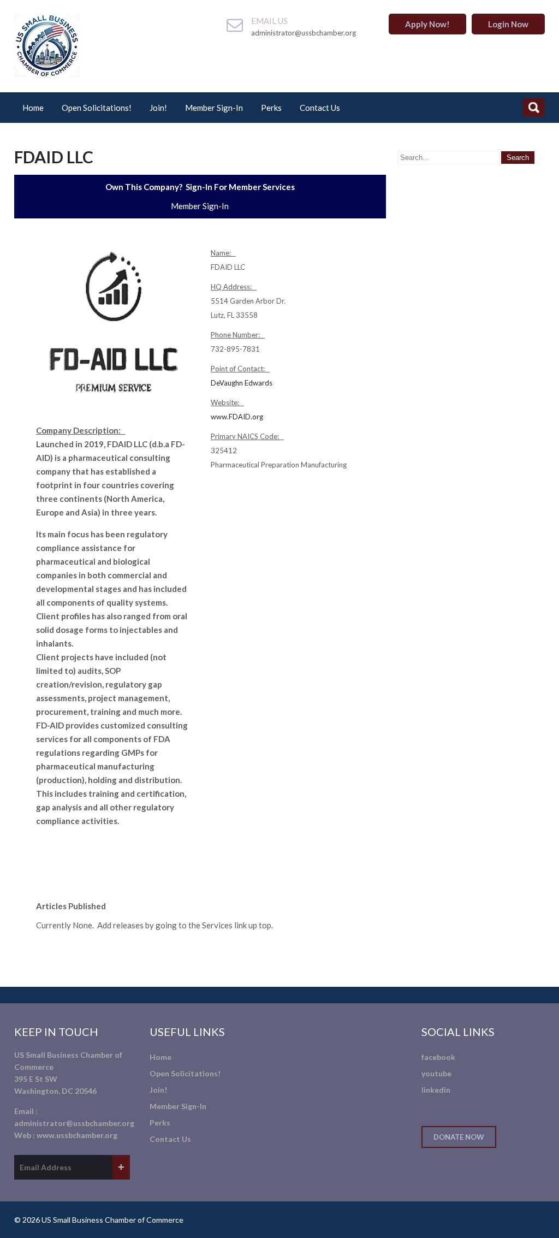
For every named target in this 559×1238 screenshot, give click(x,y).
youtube (436, 1073)
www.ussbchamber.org (77, 1135)
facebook (438, 1057)
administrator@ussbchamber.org (74, 1123)
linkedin (435, 1089)
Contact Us (320, 107)
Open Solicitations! (97, 107)
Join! (158, 107)
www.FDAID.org (237, 416)
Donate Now (458, 1137)
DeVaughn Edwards (241, 382)
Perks (271, 107)
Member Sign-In (214, 107)
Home (33, 107)
